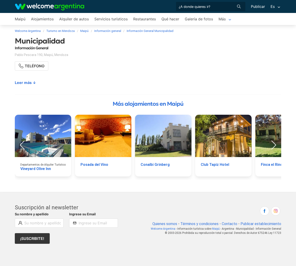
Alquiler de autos (74, 19)
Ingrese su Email (82, 214)
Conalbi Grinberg (155, 164)
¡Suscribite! (32, 238)
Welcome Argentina (163, 228)
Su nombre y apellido (32, 214)
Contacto (229, 224)
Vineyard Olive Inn (35, 169)
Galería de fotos (199, 19)
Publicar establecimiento (260, 224)
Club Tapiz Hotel (215, 164)
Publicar (258, 6)
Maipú (20, 19)
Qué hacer (170, 19)
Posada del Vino (94, 164)
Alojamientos (42, 19)
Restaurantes (144, 19)
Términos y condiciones (199, 224)
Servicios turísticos (111, 19)
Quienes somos (164, 224)
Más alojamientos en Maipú (148, 103)
